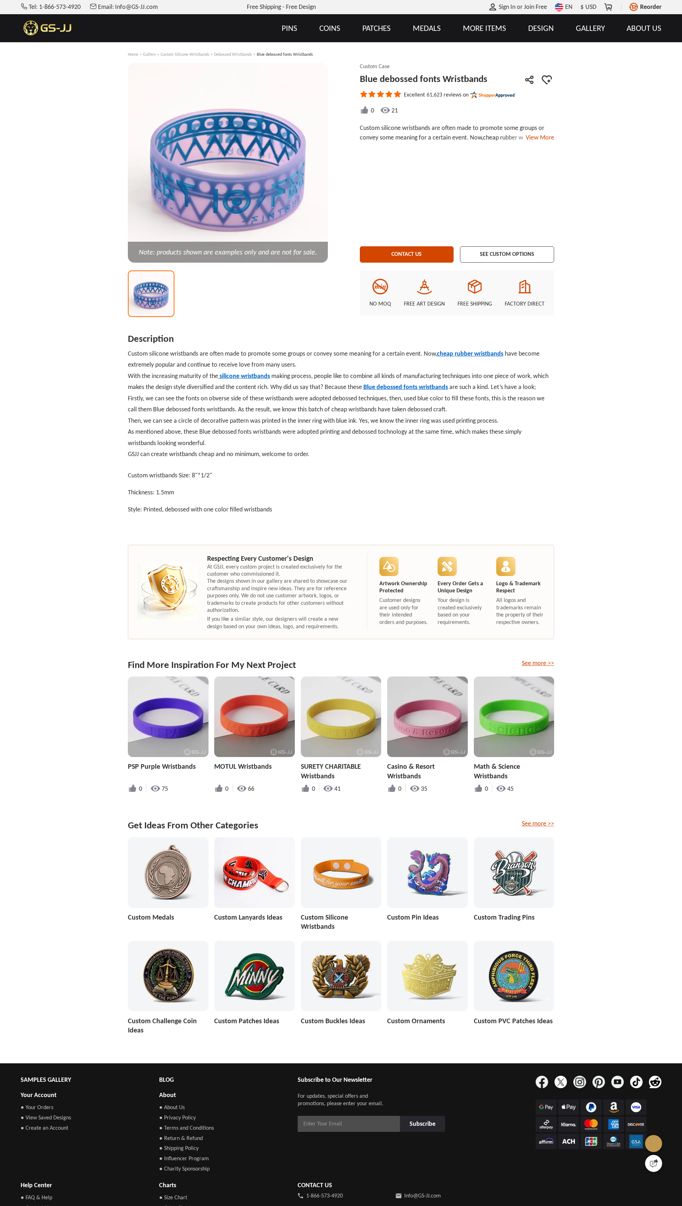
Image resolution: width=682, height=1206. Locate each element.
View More (538, 137)
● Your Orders (37, 1107)
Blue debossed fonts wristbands (405, 387)
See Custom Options (507, 253)
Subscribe (425, 1123)
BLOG (166, 1080)
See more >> (538, 663)
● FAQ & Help (36, 1197)
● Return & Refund (181, 1138)
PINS (289, 28)
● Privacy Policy (177, 1117)
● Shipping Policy (179, 1148)
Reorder (650, 7)
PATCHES (376, 28)
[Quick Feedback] (653, 1163)
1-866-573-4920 (324, 1195)
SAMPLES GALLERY (46, 1080)
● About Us (172, 1107)
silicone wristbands (244, 376)
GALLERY (590, 28)
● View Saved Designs (46, 1117)
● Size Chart (173, 1197)
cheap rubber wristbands (470, 353)
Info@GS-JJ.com (422, 1195)
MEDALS (427, 28)
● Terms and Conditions (186, 1127)
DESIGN (541, 28)
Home (133, 54)
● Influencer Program (184, 1158)
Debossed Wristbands (233, 54)
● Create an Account (44, 1127)
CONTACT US (406, 253)
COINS (329, 28)
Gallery (149, 54)
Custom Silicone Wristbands (185, 54)
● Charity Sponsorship (184, 1168)
